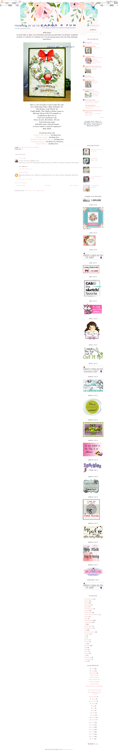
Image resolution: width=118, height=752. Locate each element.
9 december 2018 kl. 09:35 (25, 179)
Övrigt (85, 661)
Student (86, 651)
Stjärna (86, 649)
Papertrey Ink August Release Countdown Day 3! (97, 60)
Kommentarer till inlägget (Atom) (35, 190)
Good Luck (95, 47)
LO (85, 638)
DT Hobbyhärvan (88, 608)
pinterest (36, 147)
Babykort (86, 601)
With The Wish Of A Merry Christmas (94, 693)
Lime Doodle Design (90, 105)
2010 (93, 738)
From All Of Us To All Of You (94, 690)
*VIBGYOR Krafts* (89, 90)
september (93, 701)
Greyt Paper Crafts (90, 80)
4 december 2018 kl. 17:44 (25, 168)
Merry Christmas (94, 675)
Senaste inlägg (21, 185)
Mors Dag (86, 639)
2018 (92, 671)
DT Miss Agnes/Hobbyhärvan (91, 614)
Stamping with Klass (90, 46)
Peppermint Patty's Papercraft (93, 66)
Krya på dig (87, 634)
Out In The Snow (94, 684)
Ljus (85, 636)
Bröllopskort (87, 605)
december (93, 673)
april (93, 712)
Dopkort (86, 606)
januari (93, 719)
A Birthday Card (96, 167)
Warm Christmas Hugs (94, 679)
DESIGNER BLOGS (68, 749)
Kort (85, 630)
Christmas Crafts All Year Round (41, 139)
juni (94, 708)
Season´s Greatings (94, 681)
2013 (92, 732)
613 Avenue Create (41, 137)
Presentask (87, 645)
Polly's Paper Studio (90, 100)
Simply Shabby (89, 77)
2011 (92, 736)
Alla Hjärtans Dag (88, 599)
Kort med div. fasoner (89, 632)
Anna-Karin (22, 172)
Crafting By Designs (38, 141)
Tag (85, 655)
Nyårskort (86, 641)
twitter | (30, 147)
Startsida (47, 185)
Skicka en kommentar (21, 182)
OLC (85, 643)
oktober (94, 699)
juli (93, 706)
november (93, 696)
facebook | (23, 147)
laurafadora (88, 76)
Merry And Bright (94, 677)
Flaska (86, 618)
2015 (92, 727)
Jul (22, 149)
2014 (92, 729)
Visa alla (101, 117)
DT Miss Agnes (88, 612)
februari (93, 717)
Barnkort (86, 603)
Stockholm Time (94, 25)
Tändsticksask (87, 657)
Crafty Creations (41, 143)
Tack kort (86, 653)
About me (53, 47)
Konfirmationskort (88, 628)
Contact (69, 47)
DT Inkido (86, 610)
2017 (92, 722)
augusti (94, 703)
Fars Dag (86, 616)
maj (94, 710)
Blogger (96, 744)
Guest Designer (88, 622)
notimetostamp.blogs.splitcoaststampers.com (93, 111)
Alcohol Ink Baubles (92, 43)
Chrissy (21, 158)
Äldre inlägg (73, 185)
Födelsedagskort (88, 620)
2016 (92, 725)
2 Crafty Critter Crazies (41, 135)
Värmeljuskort (87, 659)
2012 (92, 734)
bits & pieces (88, 42)
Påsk (85, 647)
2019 (93, 668)
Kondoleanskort (88, 626)
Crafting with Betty (90, 56)
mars (94, 715)
